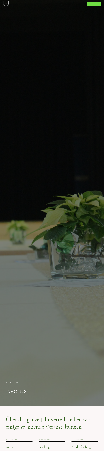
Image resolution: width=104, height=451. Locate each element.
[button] (94, 4)
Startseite (52, 4)
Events (69, 4)
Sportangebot (61, 4)
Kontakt (81, 4)
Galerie (75, 4)
